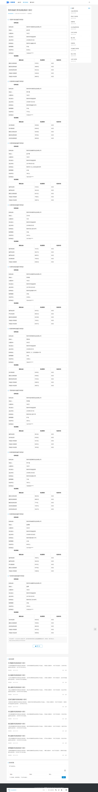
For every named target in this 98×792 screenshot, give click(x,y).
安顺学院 (73, 21)
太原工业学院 (74, 59)
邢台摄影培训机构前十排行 (16, 736)
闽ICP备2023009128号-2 (58, 787)
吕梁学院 (73, 43)
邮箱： (31, 774)
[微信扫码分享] (56, 790)
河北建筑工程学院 (75, 48)
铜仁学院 (73, 37)
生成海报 (51, 790)
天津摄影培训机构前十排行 (16, 663)
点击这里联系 (38, 638)
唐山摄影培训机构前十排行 (16, 687)
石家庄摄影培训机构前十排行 (17, 699)
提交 (64, 777)
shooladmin (10, 13)
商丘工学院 (73, 54)
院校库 (32, 2)
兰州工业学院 (74, 32)
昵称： (11, 774)
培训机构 (26, 2)
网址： (50, 774)
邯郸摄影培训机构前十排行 (16, 748)
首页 (20, 2)
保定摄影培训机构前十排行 (16, 724)
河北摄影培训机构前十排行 (16, 711)
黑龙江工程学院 (74, 16)
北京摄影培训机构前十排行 (16, 675)
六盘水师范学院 (74, 11)
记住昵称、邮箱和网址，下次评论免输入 (18, 777)
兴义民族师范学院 (75, 27)
